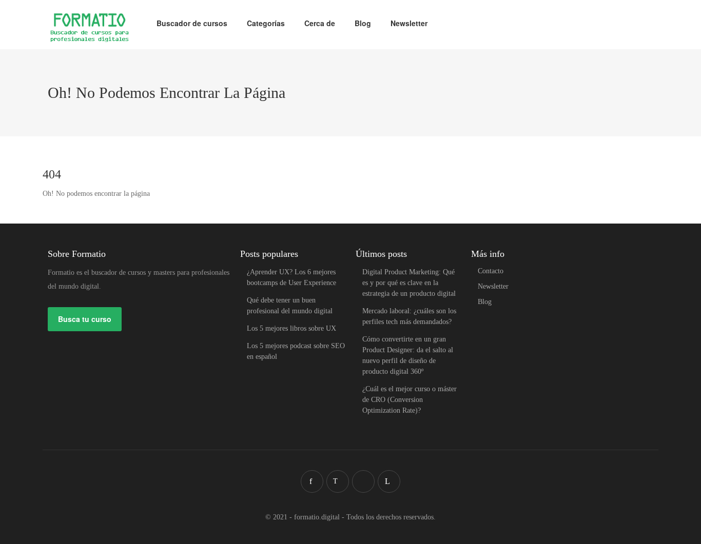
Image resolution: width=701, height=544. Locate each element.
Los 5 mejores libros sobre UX (291, 328)
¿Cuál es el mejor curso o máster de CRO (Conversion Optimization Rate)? (409, 399)
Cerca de (319, 23)
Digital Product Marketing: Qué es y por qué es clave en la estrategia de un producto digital (409, 282)
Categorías (266, 23)
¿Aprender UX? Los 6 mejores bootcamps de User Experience (291, 277)
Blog (363, 23)
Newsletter (409, 23)
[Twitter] (337, 481)
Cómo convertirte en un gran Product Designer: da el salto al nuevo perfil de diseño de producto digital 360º (407, 355)
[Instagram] (363, 481)
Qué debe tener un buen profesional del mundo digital (290, 305)
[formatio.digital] (89, 28)
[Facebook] (312, 481)
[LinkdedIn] (389, 481)
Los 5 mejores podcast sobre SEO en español (296, 351)
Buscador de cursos (192, 23)
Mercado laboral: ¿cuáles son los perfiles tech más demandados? (409, 316)
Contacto (490, 271)
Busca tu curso (84, 319)
